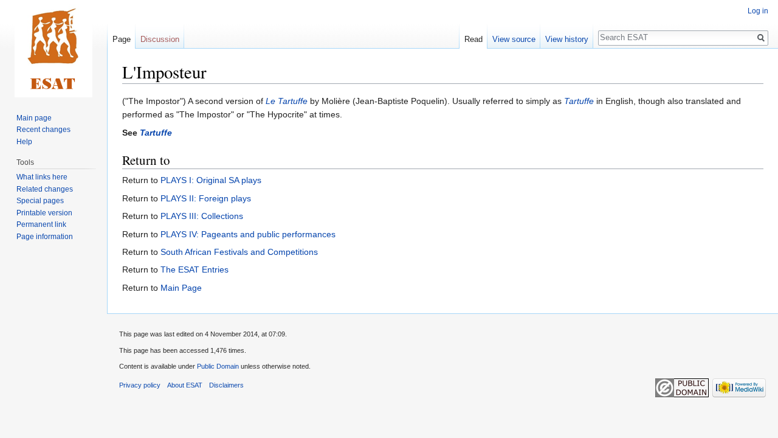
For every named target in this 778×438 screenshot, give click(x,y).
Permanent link (41, 224)
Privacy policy (139, 385)
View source (513, 39)
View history (566, 39)
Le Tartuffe (287, 101)
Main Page (181, 288)
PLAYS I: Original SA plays (210, 180)
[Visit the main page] (53, 48)
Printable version (44, 213)
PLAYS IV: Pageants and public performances (248, 234)
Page (121, 39)
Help (24, 141)
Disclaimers (226, 385)
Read (473, 39)
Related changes (44, 189)
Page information (44, 236)
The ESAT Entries (194, 269)
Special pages (40, 200)
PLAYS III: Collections (201, 216)
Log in (758, 11)
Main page (34, 118)
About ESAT (184, 385)
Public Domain (218, 366)
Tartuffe (579, 101)
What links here (41, 177)
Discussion (159, 39)
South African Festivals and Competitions (239, 252)
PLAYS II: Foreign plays (205, 198)
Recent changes (43, 129)
